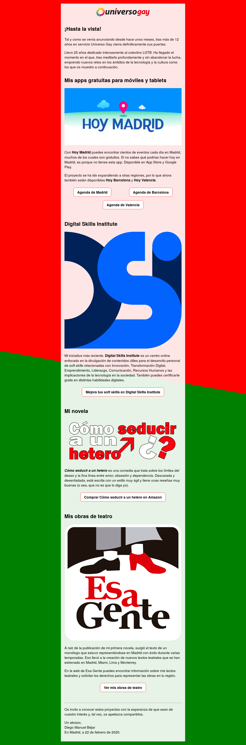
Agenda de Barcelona (151, 192)
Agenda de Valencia (123, 204)
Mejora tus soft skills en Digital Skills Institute (123, 391)
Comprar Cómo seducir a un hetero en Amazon (123, 497)
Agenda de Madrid (92, 192)
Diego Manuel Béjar (79, 727)
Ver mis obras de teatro (123, 687)
